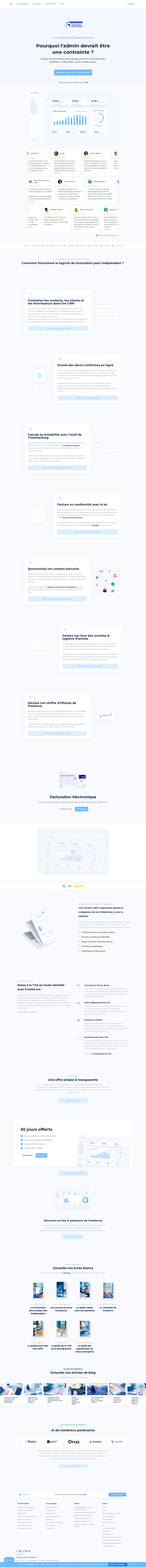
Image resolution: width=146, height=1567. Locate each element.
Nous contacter (108, 1546)
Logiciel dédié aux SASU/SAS (85, 1512)
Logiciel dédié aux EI (82, 1518)
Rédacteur (50, 1519)
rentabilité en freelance (71, 445)
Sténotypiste (50, 1525)
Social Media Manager (54, 1522)
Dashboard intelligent (25, 1507)
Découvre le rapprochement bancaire (57, 599)
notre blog (66, 1273)
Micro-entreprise (109, 1522)
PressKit (19, 1554)
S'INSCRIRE (117, 1494)
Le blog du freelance (73, 1369)
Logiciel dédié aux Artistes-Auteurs (84, 1525)
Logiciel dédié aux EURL (83, 1515)
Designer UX (51, 1513)
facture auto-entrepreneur (72, 517)
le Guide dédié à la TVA (101, 1054)
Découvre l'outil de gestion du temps (57, 468)
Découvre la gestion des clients (58, 328)
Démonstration (51, 3)
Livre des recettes (24, 1522)
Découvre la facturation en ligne (87, 532)
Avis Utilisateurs (108, 1516)
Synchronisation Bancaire (27, 1516)
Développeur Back (53, 1516)
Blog (104, 1510)
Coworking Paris (108, 1528)
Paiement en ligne (24, 1525)
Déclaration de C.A (24, 1528)
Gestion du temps (24, 1519)
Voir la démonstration (73, 1237)
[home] (11, 4)
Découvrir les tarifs (73, 1101)
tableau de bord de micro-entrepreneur (61, 587)
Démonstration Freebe (111, 1513)
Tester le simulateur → (118, 1564)
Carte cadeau (107, 1519)
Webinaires (106, 1534)
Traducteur (50, 1528)
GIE (103, 1525)
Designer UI (50, 1510)
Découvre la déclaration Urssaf (57, 733)
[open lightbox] (73, 852)
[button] (23, 4)
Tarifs (61, 3)
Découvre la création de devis (87, 398)
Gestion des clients (24, 1510)
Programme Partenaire (111, 1543)
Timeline (105, 1531)
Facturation (21, 1513)
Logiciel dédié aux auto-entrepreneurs (83, 1508)
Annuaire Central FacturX (112, 1537)
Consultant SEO (52, 1507)
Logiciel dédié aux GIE (82, 1521)
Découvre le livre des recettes (90, 666)
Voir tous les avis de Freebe (73, 1173)
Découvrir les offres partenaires (73, 1466)
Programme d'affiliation (111, 1540)
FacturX (95, 525)
